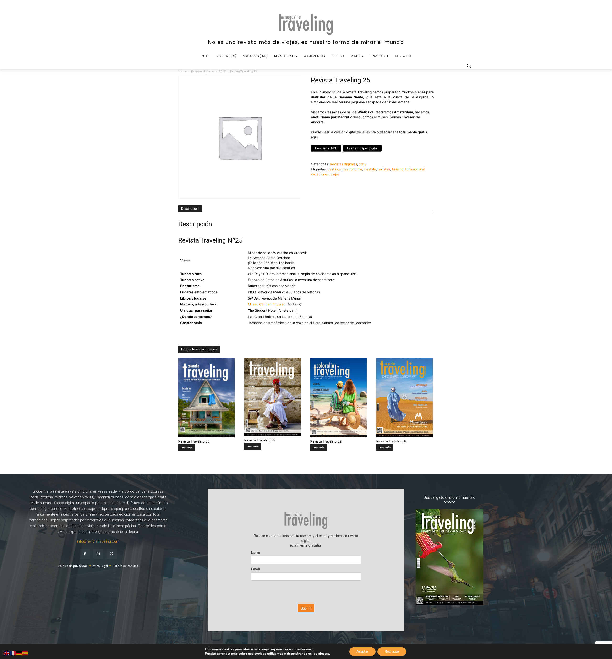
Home (182, 71)
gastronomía (352, 169)
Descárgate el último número (449, 498)
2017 (222, 71)
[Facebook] (85, 554)
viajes (335, 174)
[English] (7, 653)
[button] (468, 65)
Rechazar (392, 651)
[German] (19, 653)
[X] (112, 554)
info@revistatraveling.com (98, 541)
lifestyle (370, 169)
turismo (397, 169)
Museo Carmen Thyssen (266, 304)
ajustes (323, 654)
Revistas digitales (202, 71)
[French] (13, 653)
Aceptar (362, 651)
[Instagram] (98, 554)
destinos (334, 169)
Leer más (187, 447)
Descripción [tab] (190, 209)
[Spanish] (25, 653)
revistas (384, 169)
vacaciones (320, 174)
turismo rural (415, 169)
